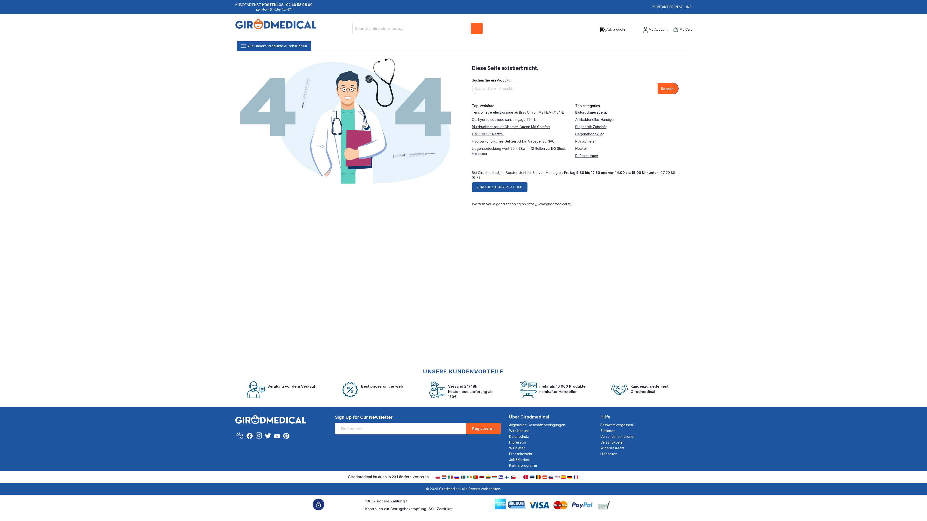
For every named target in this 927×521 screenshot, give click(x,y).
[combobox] (417, 28)
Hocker (581, 148)
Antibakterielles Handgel (594, 119)
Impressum (517, 442)
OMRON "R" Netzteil (488, 134)
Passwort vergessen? (617, 425)
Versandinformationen (617, 436)
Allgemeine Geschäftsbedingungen (537, 425)
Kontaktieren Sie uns (672, 7)
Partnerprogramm (523, 465)
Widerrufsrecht (612, 448)
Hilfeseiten (608, 454)
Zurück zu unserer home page (500, 188)
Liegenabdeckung (589, 134)
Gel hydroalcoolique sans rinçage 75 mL (504, 119)
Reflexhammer (586, 156)
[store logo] (275, 29)
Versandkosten (612, 442)
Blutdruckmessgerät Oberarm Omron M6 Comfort (511, 127)
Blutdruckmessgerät (591, 112)
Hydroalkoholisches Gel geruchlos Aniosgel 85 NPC (513, 141)
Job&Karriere (519, 460)
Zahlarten (607, 431)
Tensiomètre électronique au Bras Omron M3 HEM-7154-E (518, 112)
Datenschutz (519, 436)
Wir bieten (517, 448)
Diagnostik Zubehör (591, 127)
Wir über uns (519, 431)
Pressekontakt (520, 454)
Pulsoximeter (585, 141)
